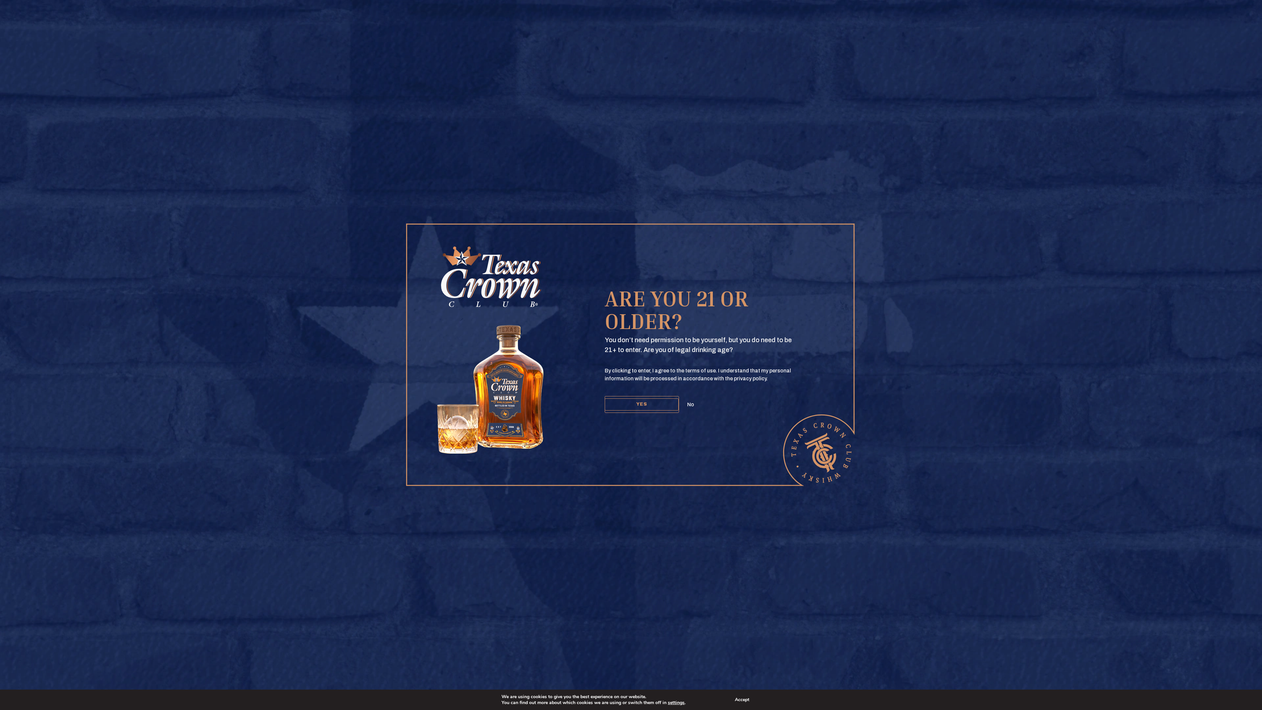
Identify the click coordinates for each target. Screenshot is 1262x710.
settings (676, 703)
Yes (641, 404)
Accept (742, 700)
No (690, 404)
